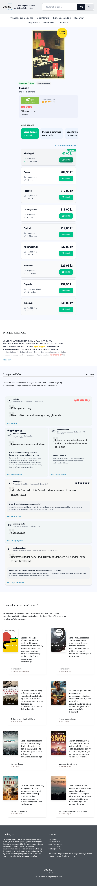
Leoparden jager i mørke (68, 764)
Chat (89, 7)
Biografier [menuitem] (79, 18)
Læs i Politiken (12, 423)
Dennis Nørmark (28, 92)
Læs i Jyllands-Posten (14, 474)
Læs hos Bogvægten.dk (15, 541)
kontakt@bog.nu (54, 849)
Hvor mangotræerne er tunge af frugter (73, 811)
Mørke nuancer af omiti (67, 719)
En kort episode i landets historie (23, 719)
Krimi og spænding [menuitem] (62, 18)
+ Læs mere (7, 360)
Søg (81, 7)
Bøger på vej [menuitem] (49, 22)
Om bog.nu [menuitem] (64, 22)
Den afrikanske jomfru (19, 811)
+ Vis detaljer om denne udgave (65, 145)
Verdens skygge (17, 764)
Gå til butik (66, 160)
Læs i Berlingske (12, 516)
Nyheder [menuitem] (21, 18)
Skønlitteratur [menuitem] (43, 18)
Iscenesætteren (16, 669)
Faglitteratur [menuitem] (34, 22)
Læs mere (89, 374)
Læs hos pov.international (15, 583)
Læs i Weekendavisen (58, 474)
